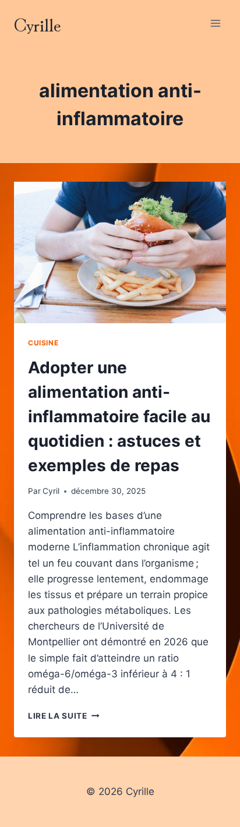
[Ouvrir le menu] (215, 23)
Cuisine (43, 342)
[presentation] (120, 252)
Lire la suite (63, 715)
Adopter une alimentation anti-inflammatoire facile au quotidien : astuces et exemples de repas (119, 416)
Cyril (51, 491)
